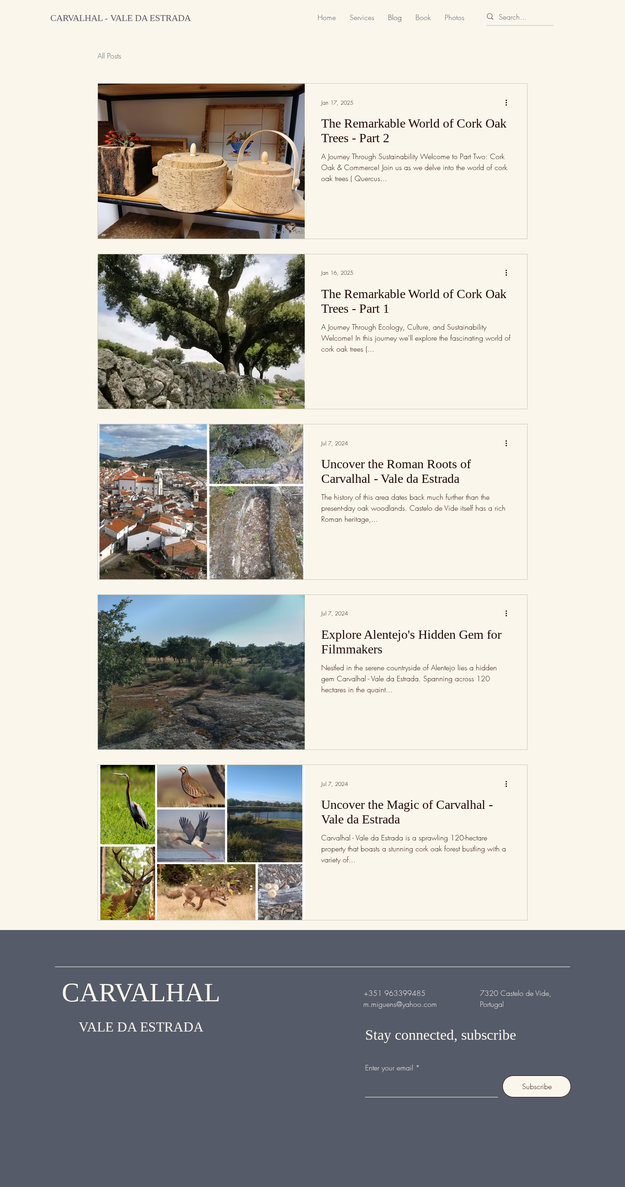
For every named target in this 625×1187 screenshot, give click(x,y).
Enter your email (389, 1067)
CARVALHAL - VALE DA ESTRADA (120, 18)
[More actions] (509, 102)
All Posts (109, 56)
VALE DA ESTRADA (141, 1026)
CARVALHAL (141, 992)
